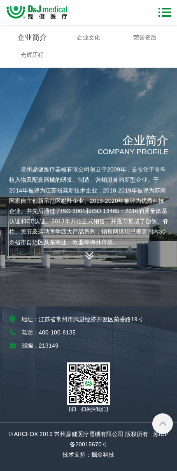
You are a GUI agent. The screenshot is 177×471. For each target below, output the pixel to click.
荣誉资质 (144, 37)
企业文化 (88, 37)
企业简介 (32, 37)
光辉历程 (32, 54)
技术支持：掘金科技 (88, 454)
